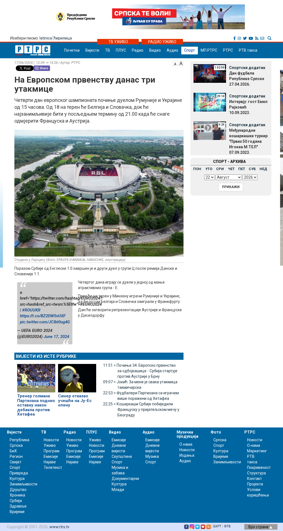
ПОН (197, 169)
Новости (51, 440)
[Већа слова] (181, 63)
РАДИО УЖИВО (162, 41)
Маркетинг (257, 451)
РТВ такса (248, 50)
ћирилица (63, 38)
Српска (219, 440)
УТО (208, 169)
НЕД (263, 169)
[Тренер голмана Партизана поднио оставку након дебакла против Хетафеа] (36, 376)
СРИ (220, 169)
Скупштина (122, 456)
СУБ (252, 169)
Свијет (16, 462)
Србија (16, 500)
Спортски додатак (247, 67)
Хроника (17, 495)
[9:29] (209, 130)
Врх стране (258, 527)
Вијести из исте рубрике (46, 356)
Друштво (18, 489)
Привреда (19, 473)
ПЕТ (241, 169)
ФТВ (227, 526)
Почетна (72, 50)
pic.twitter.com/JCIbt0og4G (45, 321)
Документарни (125, 478)
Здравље (18, 506)
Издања (186, 455)
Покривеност (259, 467)
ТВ (107, 50)
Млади (118, 489)
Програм (51, 451)
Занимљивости (23, 484)
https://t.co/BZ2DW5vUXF (42, 315)
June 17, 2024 (56, 336)
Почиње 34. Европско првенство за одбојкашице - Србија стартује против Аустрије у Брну (140, 371)
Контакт (254, 478)
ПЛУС (121, 50)
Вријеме (17, 511)
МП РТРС (209, 50)
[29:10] (209, 101)
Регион (16, 456)
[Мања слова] (175, 63)
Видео (155, 50)
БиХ (13, 451)
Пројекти (255, 484)
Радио (137, 50)
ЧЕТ (231, 169)
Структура (256, 473)
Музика (152, 456)
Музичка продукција (187, 434)
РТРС (228, 50)
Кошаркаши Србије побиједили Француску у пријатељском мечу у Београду (141, 409)
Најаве (50, 462)
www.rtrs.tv (59, 527)
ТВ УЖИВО (118, 41)
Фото (216, 432)
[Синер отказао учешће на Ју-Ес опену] (77, 376)
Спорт (189, 50)
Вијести (92, 50)
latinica (46, 38)
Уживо (50, 445)
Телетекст (53, 467)
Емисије (51, 456)
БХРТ (217, 526)
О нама (185, 444)
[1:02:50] (209, 73)
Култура (17, 478)
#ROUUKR (31, 310)
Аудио (172, 50)
